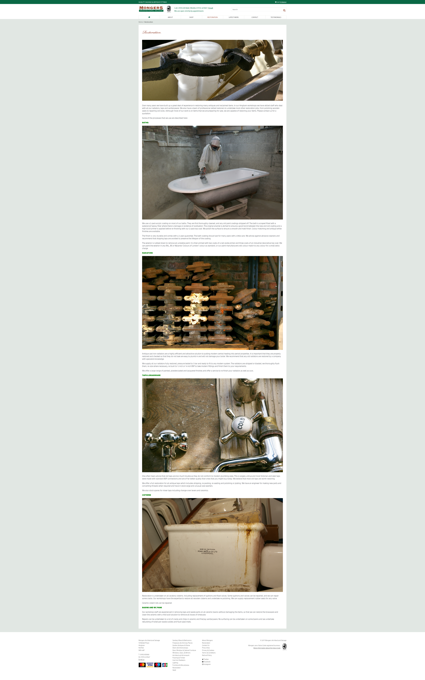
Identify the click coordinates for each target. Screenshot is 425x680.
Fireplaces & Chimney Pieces (183, 643)
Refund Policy (207, 655)
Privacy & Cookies (208, 650)
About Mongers (207, 640)
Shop (191, 17)
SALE (174, 670)
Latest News (234, 17)
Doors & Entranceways (180, 648)
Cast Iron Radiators (179, 660)
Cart (281, 2)
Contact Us (206, 645)
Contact (254, 17)
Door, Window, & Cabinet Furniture (184, 650)
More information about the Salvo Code (266, 648)
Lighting (175, 663)
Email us (141, 660)
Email (211, 8)
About (170, 17)
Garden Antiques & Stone (181, 645)
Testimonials (276, 17)
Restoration (212, 17)
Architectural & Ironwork (181, 655)
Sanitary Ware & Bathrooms (182, 640)
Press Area (206, 648)
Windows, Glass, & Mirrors (181, 653)
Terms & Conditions (209, 653)
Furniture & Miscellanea (181, 665)
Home (141, 22)
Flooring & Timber (179, 658)
